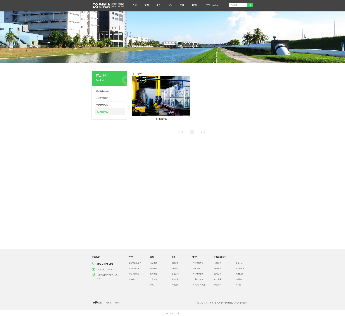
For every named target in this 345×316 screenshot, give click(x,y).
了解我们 (194, 5)
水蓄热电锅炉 (102, 98)
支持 (170, 5)
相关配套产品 (102, 112)
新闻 (182, 5)
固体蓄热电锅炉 (103, 91)
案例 (146, 5)
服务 (158, 5)
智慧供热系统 (102, 105)
